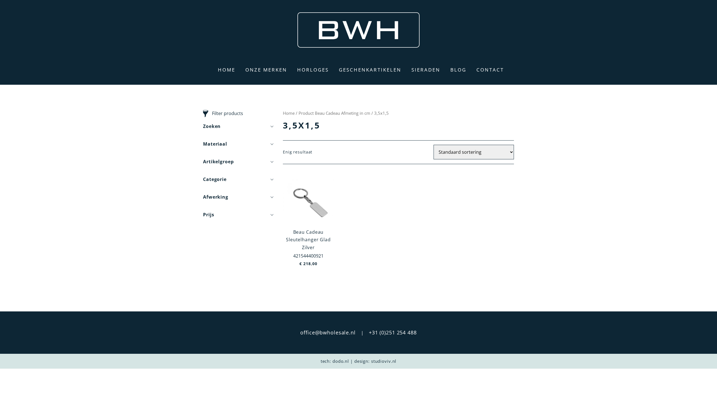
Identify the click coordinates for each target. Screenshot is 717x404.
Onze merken (266, 69)
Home (226, 69)
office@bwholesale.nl (328, 332)
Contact (490, 69)
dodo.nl (340, 361)
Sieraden (425, 69)
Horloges (313, 69)
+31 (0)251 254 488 (393, 332)
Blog (458, 69)
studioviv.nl (384, 361)
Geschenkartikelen (370, 69)
